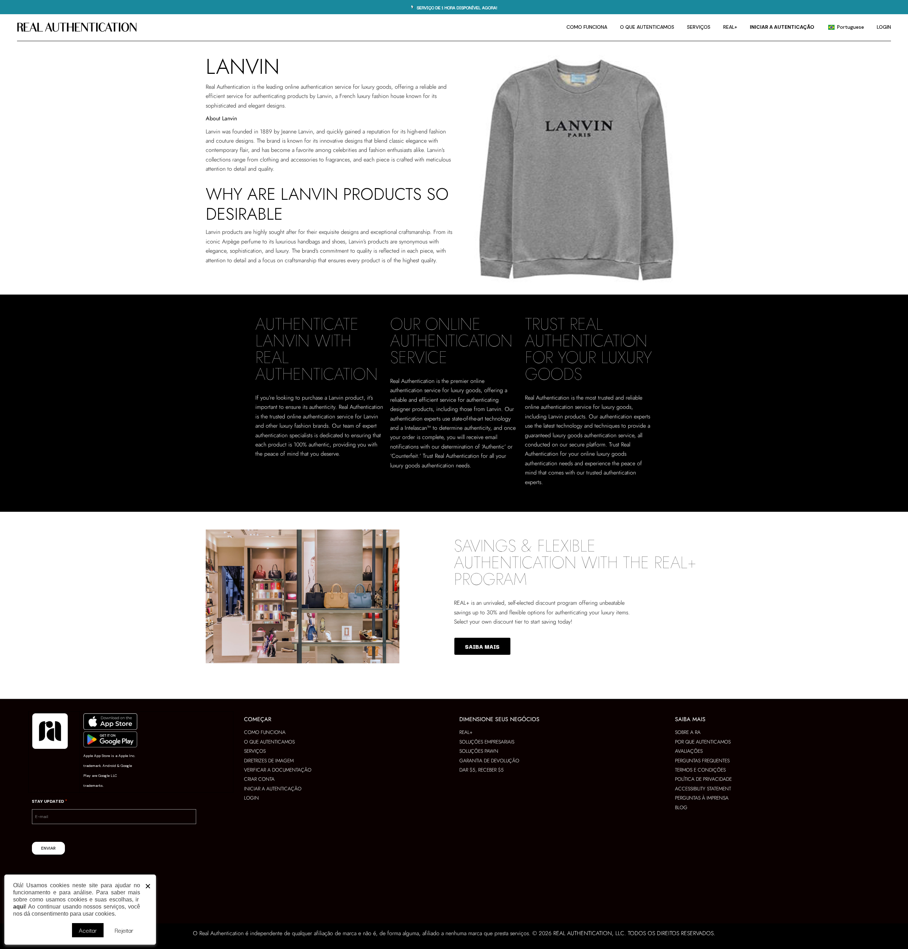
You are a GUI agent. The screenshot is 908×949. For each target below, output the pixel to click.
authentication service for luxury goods (346, 87)
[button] (148, 884)
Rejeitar (124, 930)
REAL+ (461, 603)
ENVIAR (48, 848)
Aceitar (88, 930)
